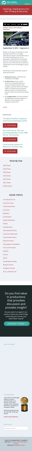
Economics (6, 210)
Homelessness (7, 227)
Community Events (9, 206)
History (5, 224)
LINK (4, 107)
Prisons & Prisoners (9, 248)
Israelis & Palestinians (10, 234)
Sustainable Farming (9, 261)
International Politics (10, 230)
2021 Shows (7, 183)
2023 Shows (7, 176)
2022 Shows (7, 179)
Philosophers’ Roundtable (11, 244)
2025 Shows (7, 169)
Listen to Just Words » (11, 417)
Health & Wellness (9, 220)
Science (5, 254)
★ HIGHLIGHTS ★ (9, 200)
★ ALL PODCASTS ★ (9, 272)
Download (6, 29)
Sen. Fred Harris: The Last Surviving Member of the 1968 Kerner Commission (15, 132)
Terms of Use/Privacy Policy (19, 442)
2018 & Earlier (7, 186)
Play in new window (15, 27)
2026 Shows (7, 165)
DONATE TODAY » (16, 323)
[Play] (5, 24)
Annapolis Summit (9, 268)
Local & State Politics (9, 237)
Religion (5, 251)
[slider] (25, 24)
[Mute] (21, 24)
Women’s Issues (8, 265)
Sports (5, 258)
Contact (16, 443)
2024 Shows (7, 172)
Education (6, 213)
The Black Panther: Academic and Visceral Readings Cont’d (15, 119)
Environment (7, 217)
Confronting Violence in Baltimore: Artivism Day (13, 145)
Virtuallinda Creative (19, 445)
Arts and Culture (8, 203)
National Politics (8, 241)
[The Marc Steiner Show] (10, 2)
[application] (16, 24)
